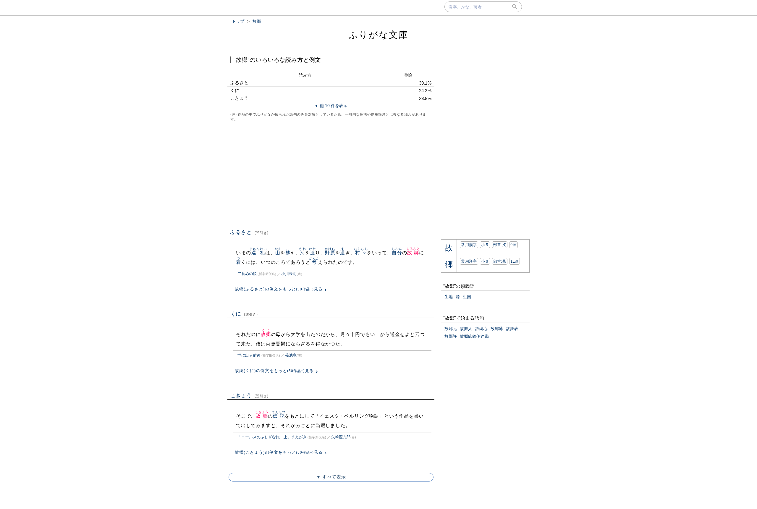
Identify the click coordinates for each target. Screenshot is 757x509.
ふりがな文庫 (378, 35)
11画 (514, 261)
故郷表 (512, 328)
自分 (397, 252)
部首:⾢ (499, 261)
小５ (485, 245)
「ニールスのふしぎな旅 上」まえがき (272, 437)
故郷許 (450, 336)
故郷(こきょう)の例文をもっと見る (279, 452)
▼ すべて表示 (331, 476)
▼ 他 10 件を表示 (330, 105)
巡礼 (258, 252)
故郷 (413, 252)
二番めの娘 (247, 274)
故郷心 (481, 328)
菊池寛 (291, 355)
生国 (467, 296)
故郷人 (466, 328)
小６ (485, 261)
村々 (361, 252)
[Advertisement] (330, 174)
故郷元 (450, 328)
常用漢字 (469, 245)
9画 (513, 245)
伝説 (279, 415)
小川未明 (289, 274)
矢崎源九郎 (340, 437)
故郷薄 (497, 328)
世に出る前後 (249, 355)
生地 (448, 296)
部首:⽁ (499, 245)
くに (244, 314)
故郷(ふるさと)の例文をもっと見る (279, 289)
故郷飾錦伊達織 (474, 336)
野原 (330, 252)
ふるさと (249, 232)
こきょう (249, 395)
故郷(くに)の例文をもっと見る (274, 370)
